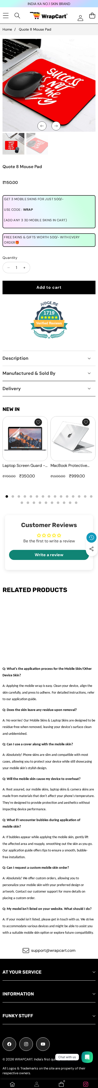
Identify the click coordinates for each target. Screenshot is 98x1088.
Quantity (10, 257)
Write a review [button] (49, 554)
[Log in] (80, 18)
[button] (92, 560)
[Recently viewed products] (91, 538)
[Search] (17, 15)
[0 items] (92, 15)
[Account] (36, 1084)
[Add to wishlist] (38, 422)
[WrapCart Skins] (49, 15)
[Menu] (5, 15)
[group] (13, 144)
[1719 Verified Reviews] (49, 339)
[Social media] (91, 549)
